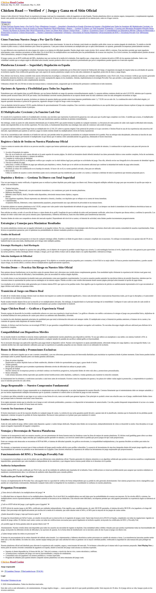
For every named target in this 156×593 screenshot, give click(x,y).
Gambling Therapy (12, 571)
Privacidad (5, 580)
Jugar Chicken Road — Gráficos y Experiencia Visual (83, 31)
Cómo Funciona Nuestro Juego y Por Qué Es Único (20, 26)
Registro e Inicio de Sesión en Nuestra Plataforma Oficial (36, 28)
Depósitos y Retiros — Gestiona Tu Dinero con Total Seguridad (80, 28)
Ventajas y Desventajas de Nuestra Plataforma (80, 33)
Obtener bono (6, 22)
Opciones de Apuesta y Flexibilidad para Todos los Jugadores (106, 26)
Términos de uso (15, 580)
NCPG (39, 571)
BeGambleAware (28, 571)
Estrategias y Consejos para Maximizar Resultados (123, 28)
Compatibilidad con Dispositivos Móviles (120, 31)
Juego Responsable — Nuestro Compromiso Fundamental (41, 33)
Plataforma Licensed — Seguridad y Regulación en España (61, 26)
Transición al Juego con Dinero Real (48, 31)
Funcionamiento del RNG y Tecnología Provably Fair (118, 33)
